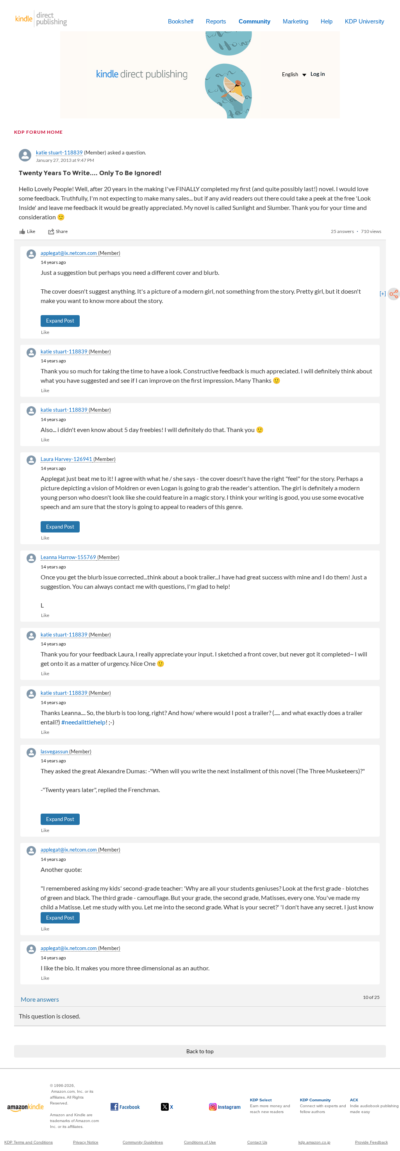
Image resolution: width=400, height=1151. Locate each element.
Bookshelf (180, 21)
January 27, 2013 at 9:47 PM (65, 160)
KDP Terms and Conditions (28, 1142)
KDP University (364, 21)
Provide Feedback (371, 1142)
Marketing (295, 21)
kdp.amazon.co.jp (314, 1142)
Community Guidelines (143, 1142)
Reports (216, 21)
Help (326, 21)
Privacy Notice (85, 1142)
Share (62, 231)
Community (254, 21)
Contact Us (257, 1142)
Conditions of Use (200, 1142)
